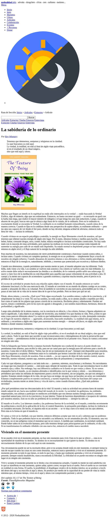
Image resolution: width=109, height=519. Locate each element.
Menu (3, 5)
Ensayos (30, 120)
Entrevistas (39, 120)
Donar (9, 30)
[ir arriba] (13, 484)
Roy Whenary (11, 136)
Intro (9, 12)
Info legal (11, 501)
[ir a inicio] (3, 484)
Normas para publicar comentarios (16, 491)
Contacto (11, 498)
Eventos (10, 25)
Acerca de (11, 495)
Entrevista (30, 123)
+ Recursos (12, 27)
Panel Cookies (13, 503)
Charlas (22, 120)
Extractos (38, 112)
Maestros (11, 15)
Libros (10, 17)
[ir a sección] (8, 484)
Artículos (11, 20)
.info (8, 2)
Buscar (31, 117)
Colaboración (13, 22)
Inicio (9, 9)
